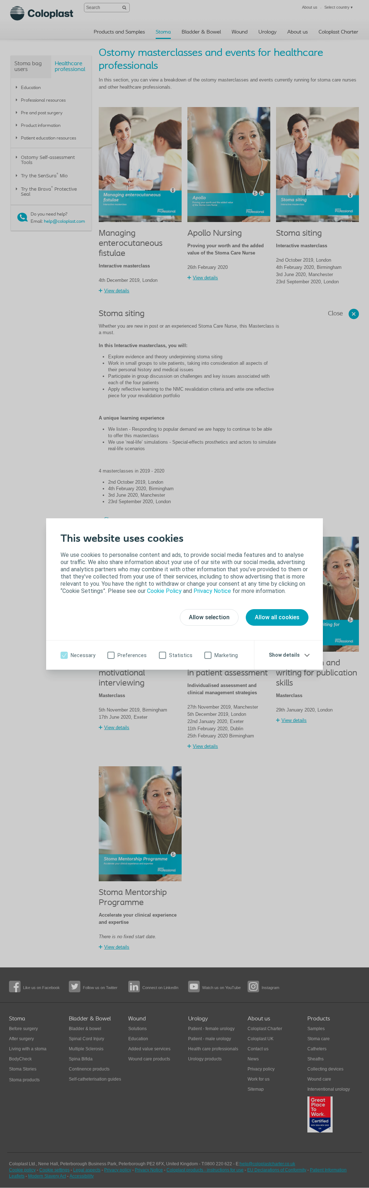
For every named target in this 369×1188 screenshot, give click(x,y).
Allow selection (209, 617)
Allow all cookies (277, 617)
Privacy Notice (212, 591)
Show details (284, 655)
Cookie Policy (164, 591)
